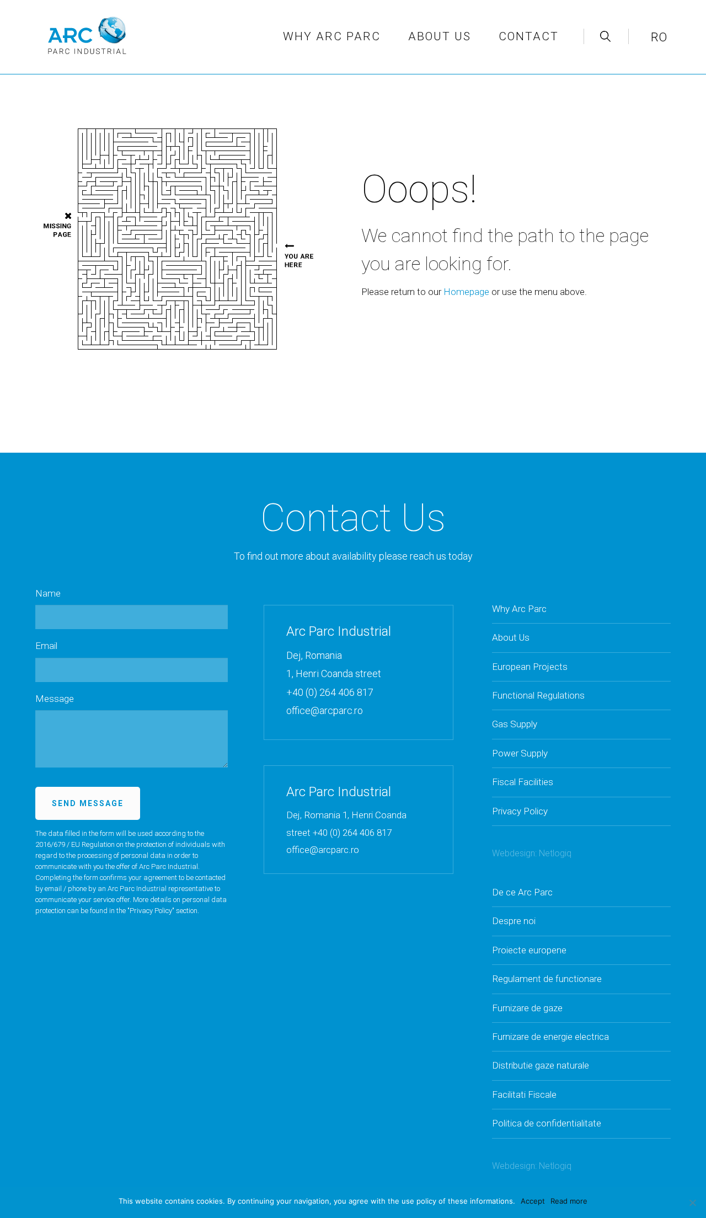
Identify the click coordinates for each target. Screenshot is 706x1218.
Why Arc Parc (332, 36)
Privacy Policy (151, 910)
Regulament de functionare (547, 978)
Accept (533, 1200)
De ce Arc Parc (522, 892)
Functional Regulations (538, 695)
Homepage (466, 291)
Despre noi (514, 920)
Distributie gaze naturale (540, 1065)
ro (659, 37)
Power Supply (520, 753)
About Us (511, 637)
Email (46, 645)
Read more (568, 1200)
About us (439, 36)
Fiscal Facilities (522, 781)
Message (54, 698)
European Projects (530, 666)
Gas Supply (514, 723)
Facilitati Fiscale (524, 1094)
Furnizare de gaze (527, 1007)
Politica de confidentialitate (546, 1123)
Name (48, 593)
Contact (529, 36)
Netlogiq (555, 853)
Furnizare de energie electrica (550, 1036)
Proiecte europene (529, 950)
